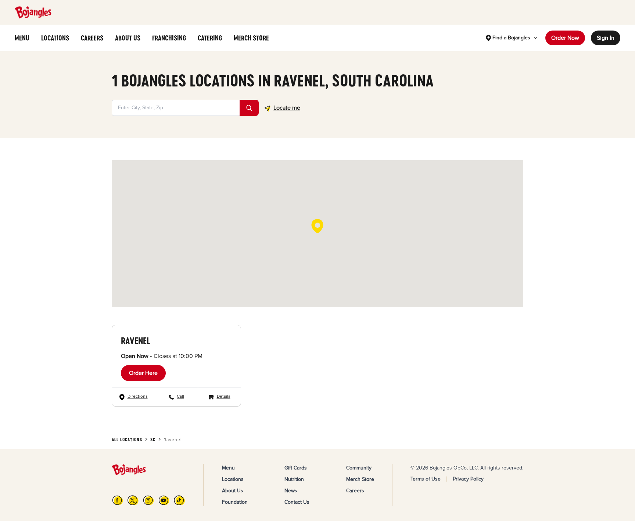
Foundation (235, 502)
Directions (138, 396)
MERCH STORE (251, 38)
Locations (233, 479)
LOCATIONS (55, 38)
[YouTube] (164, 500)
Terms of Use (425, 479)
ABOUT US (127, 38)
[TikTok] (179, 500)
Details (223, 396)
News (290, 491)
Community (359, 468)
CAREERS (92, 38)
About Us (232, 491)
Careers (355, 491)
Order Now (565, 38)
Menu (228, 468)
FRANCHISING (169, 38)
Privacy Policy (468, 479)
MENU (22, 38)
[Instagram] (148, 500)
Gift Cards (295, 468)
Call (180, 396)
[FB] (117, 500)
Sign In (605, 38)
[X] (133, 500)
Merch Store (360, 479)
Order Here (143, 373)
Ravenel (135, 340)
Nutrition (294, 479)
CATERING (210, 38)
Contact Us (296, 502)
